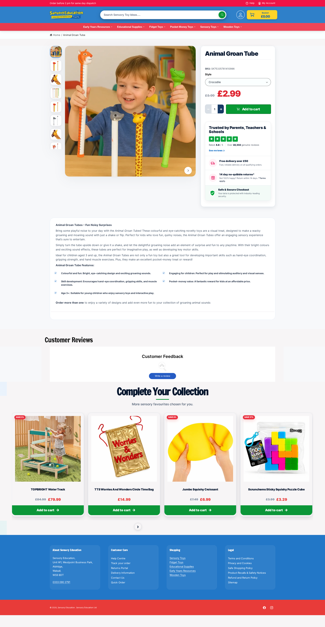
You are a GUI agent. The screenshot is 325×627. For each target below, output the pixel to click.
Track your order (120, 563)
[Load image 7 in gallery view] (56, 134)
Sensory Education (66, 607)
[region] (162, 466)
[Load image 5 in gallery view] (56, 107)
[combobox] (163, 14)
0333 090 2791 (61, 582)
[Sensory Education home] (68, 14)
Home (56, 35)
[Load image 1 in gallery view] (56, 51)
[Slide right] (188, 170)
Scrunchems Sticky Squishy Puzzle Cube (276, 489)
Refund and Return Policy (242, 577)
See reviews (216, 151)
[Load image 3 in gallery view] (56, 79)
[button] (262, 14)
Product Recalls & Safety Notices (247, 572)
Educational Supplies (182, 566)
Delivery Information (123, 572)
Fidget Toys (176, 562)
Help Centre (118, 558)
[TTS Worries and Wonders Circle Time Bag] (124, 449)
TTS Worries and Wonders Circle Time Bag (124, 489)
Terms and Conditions (241, 558)
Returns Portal (119, 568)
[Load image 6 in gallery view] (56, 120)
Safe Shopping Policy (240, 568)
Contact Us (117, 577)
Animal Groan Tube (74, 35)
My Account (268, 3)
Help (252, 3)
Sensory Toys (178, 558)
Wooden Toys (178, 575)
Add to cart (45, 510)
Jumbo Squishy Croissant (200, 489)
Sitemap (232, 582)
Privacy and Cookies (240, 563)
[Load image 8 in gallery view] (56, 148)
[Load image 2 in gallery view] (56, 66)
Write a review (162, 376)
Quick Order (118, 582)
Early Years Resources (183, 570)
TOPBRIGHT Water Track (48, 489)
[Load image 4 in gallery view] (56, 93)
